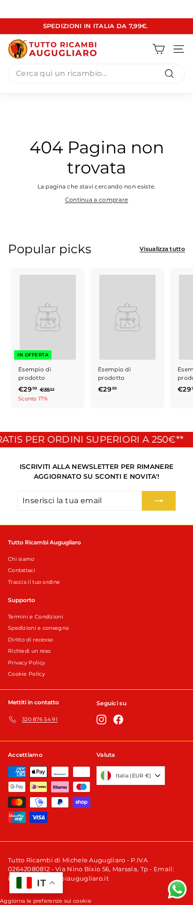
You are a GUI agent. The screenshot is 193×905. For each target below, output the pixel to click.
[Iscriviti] (159, 501)
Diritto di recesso (30, 639)
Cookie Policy (26, 674)
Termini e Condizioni (35, 616)
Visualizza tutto (162, 248)
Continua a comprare (96, 199)
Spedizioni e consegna (38, 628)
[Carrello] (159, 49)
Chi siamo (21, 559)
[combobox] (96, 73)
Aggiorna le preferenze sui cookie (45, 900)
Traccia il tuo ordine (34, 582)
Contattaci (21, 570)
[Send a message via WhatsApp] (177, 889)
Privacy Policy (26, 662)
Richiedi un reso (29, 651)
